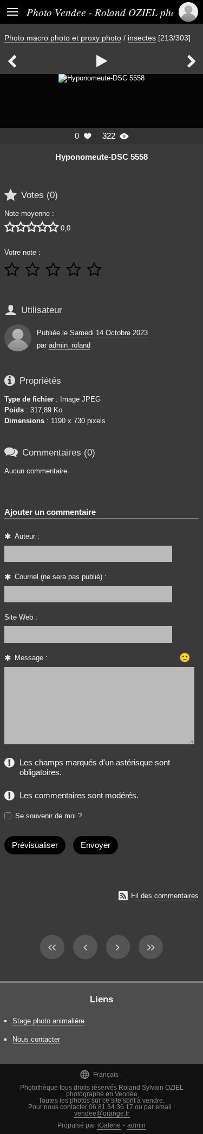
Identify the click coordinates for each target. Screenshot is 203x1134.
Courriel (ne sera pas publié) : (61, 577)
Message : (31, 658)
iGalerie (109, 1125)
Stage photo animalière (48, 1021)
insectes (142, 37)
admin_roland (69, 345)
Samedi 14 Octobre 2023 (109, 333)
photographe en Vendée (101, 1094)
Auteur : (27, 536)
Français (99, 1074)
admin (136, 1125)
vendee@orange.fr (101, 1113)
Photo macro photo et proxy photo (62, 37)
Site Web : (20, 617)
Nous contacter (36, 1039)
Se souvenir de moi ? (48, 816)
